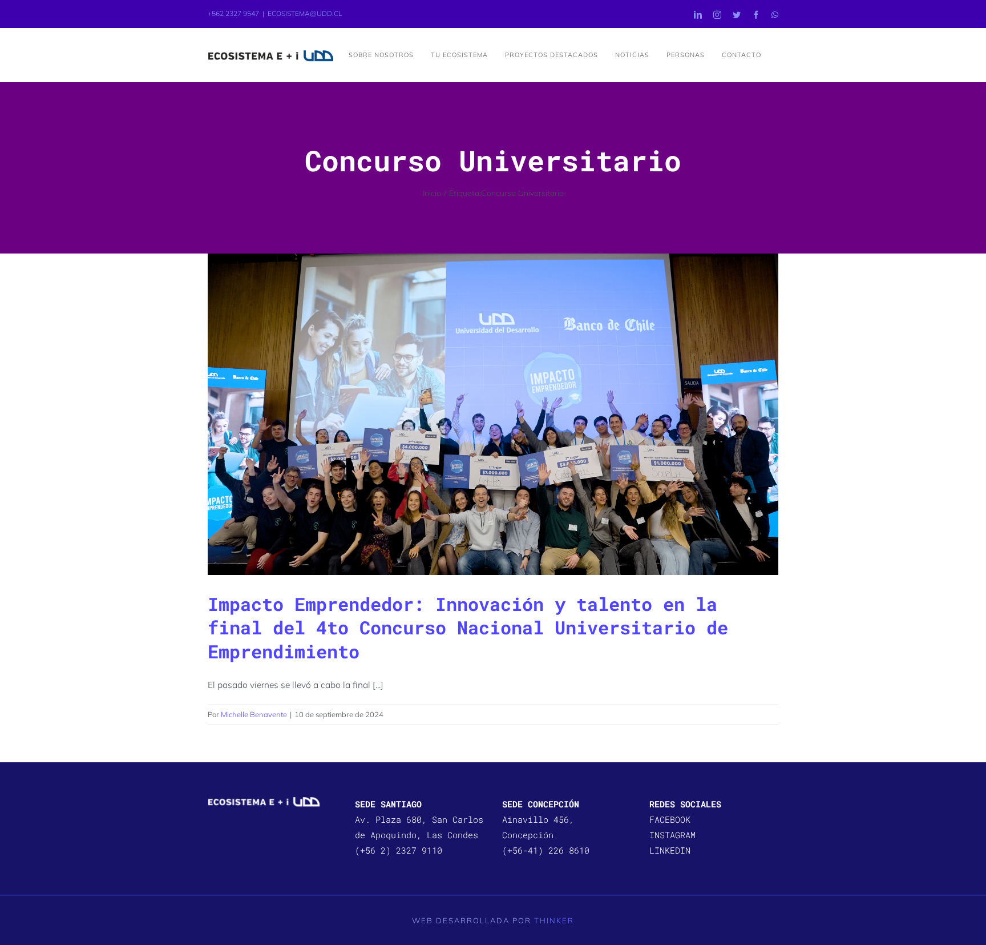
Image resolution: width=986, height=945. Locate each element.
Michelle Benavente (254, 714)
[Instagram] (717, 15)
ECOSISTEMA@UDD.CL (305, 13)
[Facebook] (756, 15)
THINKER (554, 920)
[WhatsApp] (774, 15)
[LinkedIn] (698, 15)
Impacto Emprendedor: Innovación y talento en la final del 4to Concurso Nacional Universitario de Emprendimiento (468, 627)
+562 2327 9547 (233, 13)
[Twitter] (737, 15)
